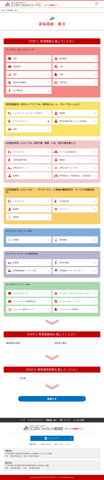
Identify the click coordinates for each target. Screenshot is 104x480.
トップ (22, 420)
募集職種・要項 (51, 420)
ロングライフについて (35, 420)
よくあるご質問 (78, 420)
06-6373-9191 (16, 456)
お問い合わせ (46, 444)
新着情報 (32, 444)
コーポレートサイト (64, 444)
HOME (3, 10)
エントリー (53, 438)
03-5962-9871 (16, 468)
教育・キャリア (65, 420)
